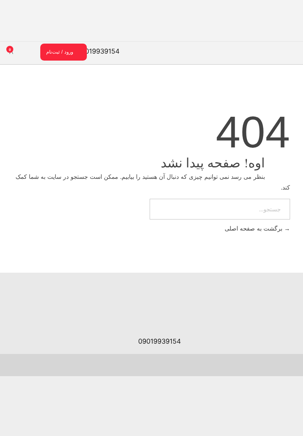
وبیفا (53, 364)
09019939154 (98, 51)
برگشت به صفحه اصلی (254, 228)
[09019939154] (127, 50)
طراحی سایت (105, 364)
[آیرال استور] (287, 25)
